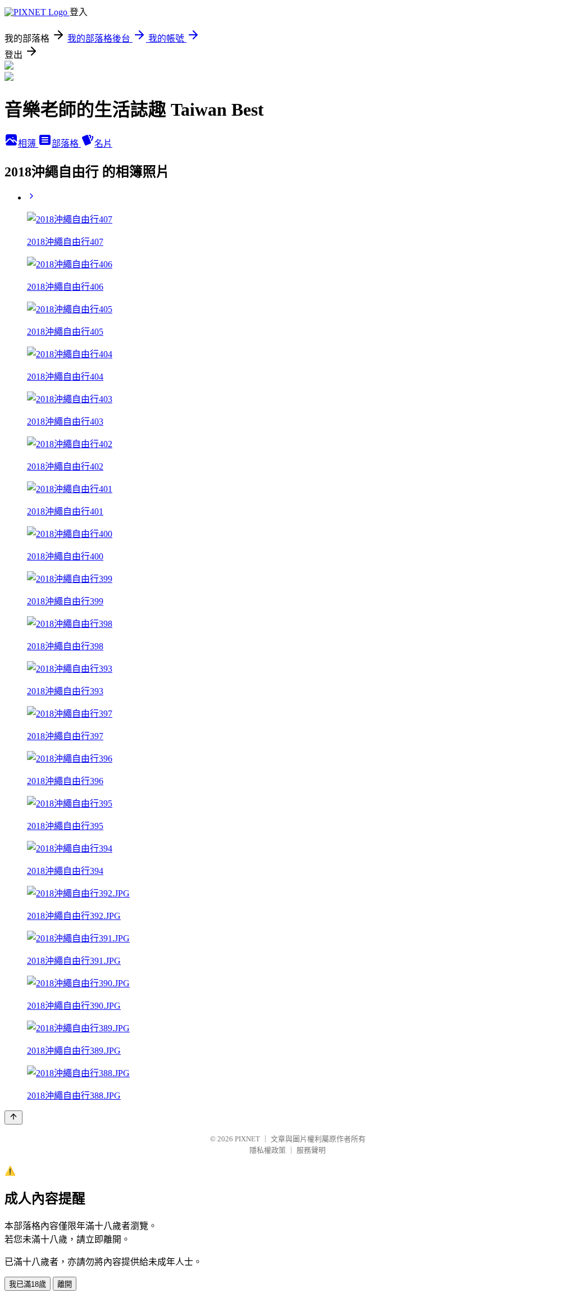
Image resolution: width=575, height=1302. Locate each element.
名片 (103, 143)
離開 (64, 1284)
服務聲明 (311, 1150)
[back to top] (13, 1117)
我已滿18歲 (27, 1284)
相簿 (28, 143)
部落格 (66, 143)
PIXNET (247, 1139)
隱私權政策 (267, 1150)
